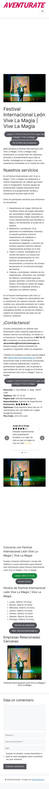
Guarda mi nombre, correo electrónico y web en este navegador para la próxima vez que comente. (24, 756)
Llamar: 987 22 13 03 (24, 576)
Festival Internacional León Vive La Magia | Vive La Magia (24, 684)
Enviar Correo (24, 581)
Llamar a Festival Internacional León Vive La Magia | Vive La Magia (26, 135)
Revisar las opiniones (24, 625)
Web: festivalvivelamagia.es (24, 631)
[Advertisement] (24, 48)
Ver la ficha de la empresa (24, 143)
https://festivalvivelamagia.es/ (21, 358)
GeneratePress (38, 780)
